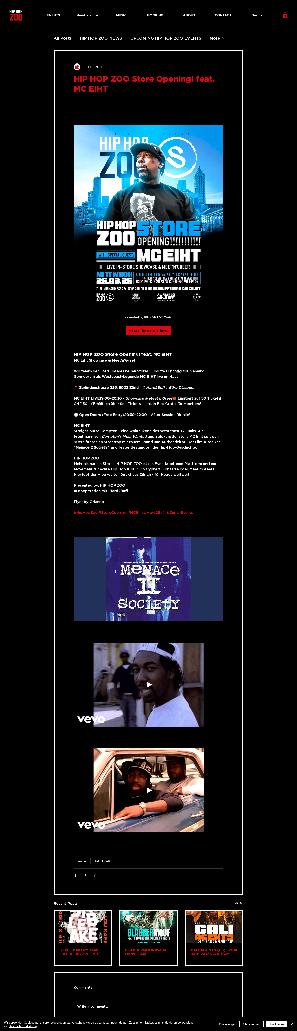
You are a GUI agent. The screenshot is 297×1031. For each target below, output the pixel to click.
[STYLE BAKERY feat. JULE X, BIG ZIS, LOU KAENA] (83, 927)
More (215, 38)
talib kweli (102, 861)
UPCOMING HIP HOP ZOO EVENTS (165, 38)
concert (82, 861)
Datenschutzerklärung (23, 1026)
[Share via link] (95, 875)
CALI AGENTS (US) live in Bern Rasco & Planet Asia (214, 952)
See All (238, 902)
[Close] (292, 1024)
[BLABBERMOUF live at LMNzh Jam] (148, 927)
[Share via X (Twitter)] (85, 875)
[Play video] (148, 579)
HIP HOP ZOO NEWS (101, 38)
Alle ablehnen (251, 1024)
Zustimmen (277, 1024)
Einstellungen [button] (227, 1024)
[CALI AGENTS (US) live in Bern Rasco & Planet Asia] (214, 927)
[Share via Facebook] (76, 875)
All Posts (63, 38)
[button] (285, 15)
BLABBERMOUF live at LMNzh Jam (146, 952)
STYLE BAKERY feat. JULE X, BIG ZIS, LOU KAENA (79, 952)
